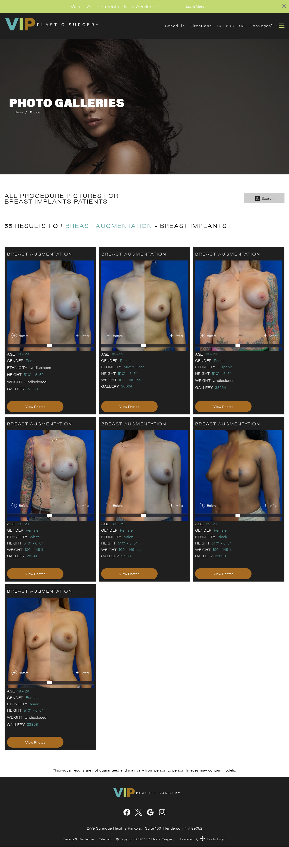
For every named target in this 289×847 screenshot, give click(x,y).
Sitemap (105, 839)
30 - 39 (118, 524)
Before (23, 335)
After (85, 335)
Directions (200, 25)
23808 (32, 724)
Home (19, 112)
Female (32, 361)
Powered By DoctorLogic (202, 839)
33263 (32, 389)
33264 (220, 387)
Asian (128, 537)
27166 (126, 556)
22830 (220, 556)
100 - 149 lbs (130, 380)
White (34, 537)
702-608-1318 (231, 25)
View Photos (35, 406)
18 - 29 (23, 354)
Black (222, 537)
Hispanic (225, 367)
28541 (32, 556)
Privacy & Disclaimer (78, 839)
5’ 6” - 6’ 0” (33, 543)
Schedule (175, 25)
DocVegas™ (261, 25)
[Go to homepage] (79, 25)
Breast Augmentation (108, 225)
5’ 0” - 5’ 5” (33, 375)
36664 (126, 386)
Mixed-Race (134, 367)
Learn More (195, 6)
